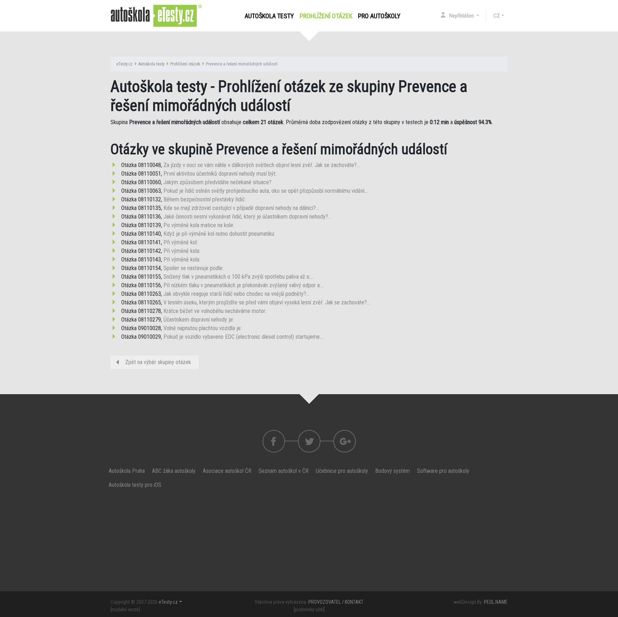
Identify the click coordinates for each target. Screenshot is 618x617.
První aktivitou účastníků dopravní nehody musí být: (219, 173)
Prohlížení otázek (327, 16)
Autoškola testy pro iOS (135, 484)
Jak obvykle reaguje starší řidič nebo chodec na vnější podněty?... (236, 293)
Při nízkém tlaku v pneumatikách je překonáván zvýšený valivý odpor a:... (243, 285)
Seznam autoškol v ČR (284, 470)
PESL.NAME (495, 602)
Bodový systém (392, 470)
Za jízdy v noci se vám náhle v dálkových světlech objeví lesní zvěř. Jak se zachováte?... (261, 165)
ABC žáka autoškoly (174, 470)
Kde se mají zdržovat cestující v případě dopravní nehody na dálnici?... (241, 208)
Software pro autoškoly (443, 470)
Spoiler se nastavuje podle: (193, 268)
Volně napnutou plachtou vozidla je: (202, 328)
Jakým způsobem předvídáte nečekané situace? (217, 182)
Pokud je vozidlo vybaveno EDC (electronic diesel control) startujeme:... (243, 336)
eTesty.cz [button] (168, 602)
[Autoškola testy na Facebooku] (274, 441)
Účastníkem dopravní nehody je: (198, 319)
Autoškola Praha (127, 470)
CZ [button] (497, 16)
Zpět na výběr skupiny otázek (158, 362)
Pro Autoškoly (379, 16)
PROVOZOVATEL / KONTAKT (335, 602)
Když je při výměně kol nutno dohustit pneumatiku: (219, 233)
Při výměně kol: (180, 242)
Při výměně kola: (181, 251)
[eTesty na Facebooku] (309, 441)
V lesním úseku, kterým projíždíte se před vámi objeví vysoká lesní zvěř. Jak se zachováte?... (266, 302)
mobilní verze (125, 609)
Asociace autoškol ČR (227, 470)
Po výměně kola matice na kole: (198, 225)
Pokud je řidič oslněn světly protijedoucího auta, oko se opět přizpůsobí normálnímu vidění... (265, 190)
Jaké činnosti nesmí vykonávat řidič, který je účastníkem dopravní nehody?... (247, 216)
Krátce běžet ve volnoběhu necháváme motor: (214, 311)
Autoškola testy (269, 16)
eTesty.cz (124, 64)
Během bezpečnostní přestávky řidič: (204, 199)
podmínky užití (309, 609)
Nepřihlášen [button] (462, 16)
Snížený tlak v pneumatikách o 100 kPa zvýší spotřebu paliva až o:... (238, 276)
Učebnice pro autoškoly (342, 470)
